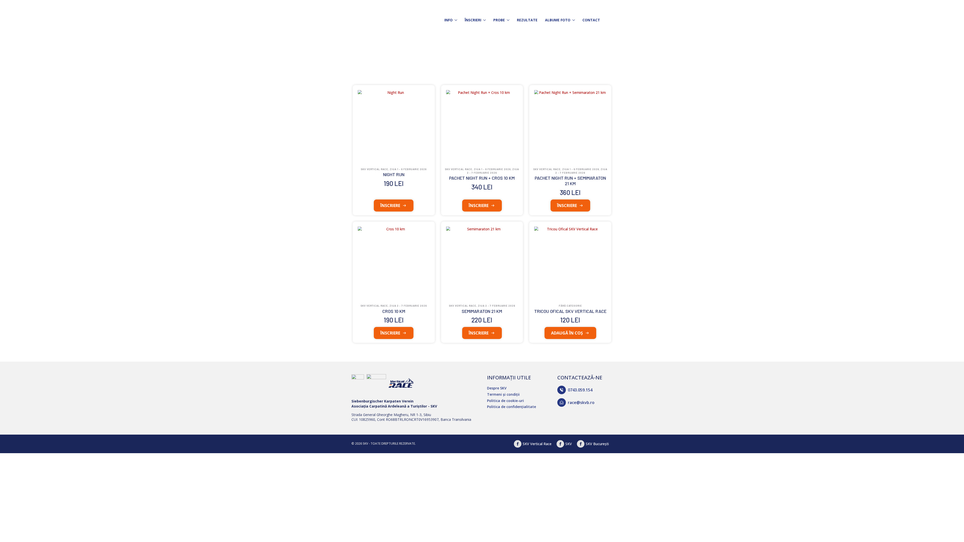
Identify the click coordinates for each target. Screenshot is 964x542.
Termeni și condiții (503, 394)
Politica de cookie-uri (505, 400)
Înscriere (390, 205)
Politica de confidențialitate (511, 406)
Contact (591, 20)
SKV (568, 443)
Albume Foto (557, 20)
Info (448, 20)
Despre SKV (497, 388)
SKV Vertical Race (537, 443)
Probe (499, 20)
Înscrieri (473, 20)
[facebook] (560, 444)
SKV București (597, 443)
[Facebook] (517, 444)
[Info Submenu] (455, 20)
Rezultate (527, 20)
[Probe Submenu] (507, 20)
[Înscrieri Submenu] (483, 20)
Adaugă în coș (567, 333)
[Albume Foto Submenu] (572, 20)
